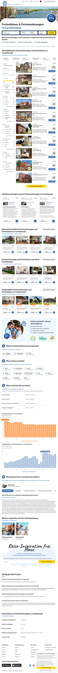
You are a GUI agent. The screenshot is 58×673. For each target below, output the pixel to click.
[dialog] (46, 661)
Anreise (23, 32)
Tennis (9, 144)
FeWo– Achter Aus (36, 64)
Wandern (9, 142)
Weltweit (4, 654)
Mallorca (4, 652)
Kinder (9, 113)
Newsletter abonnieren (47, 561)
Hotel (9, 157)
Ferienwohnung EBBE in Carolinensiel (37, 126)
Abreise (32, 32)
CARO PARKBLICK (36, 150)
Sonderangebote (9, 162)
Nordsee (23, 513)
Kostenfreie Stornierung (9, 92)
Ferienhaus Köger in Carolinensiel (39, 588)
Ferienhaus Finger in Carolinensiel (40, 174)
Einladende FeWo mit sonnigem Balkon (39, 89)
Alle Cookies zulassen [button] (46, 667)
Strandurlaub (9, 131)
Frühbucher (9, 167)
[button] (46, 670)
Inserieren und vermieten (50, 647)
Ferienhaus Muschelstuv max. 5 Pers (39, 114)
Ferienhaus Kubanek (50, 588)
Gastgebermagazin (49, 649)
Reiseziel (5, 32)
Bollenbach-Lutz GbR (37, 101)
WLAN (9, 97)
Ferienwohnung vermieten (49, 1)
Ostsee (3, 649)
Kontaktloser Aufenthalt (9, 126)
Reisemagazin (34, 652)
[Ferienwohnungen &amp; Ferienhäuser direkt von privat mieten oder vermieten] (11, 4)
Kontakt (32, 656)
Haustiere (9, 111)
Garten (9, 99)
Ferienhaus (9, 153)
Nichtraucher (9, 115)
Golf (9, 146)
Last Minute (9, 165)
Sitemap (3, 656)
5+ (13, 70)
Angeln (9, 140)
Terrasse (9, 104)
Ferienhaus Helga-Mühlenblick (39, 76)
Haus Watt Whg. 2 (36, 137)
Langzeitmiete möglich (9, 118)
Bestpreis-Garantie (9, 169)
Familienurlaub (9, 133)
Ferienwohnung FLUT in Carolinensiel (37, 163)
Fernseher (9, 101)
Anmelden (27, 1)
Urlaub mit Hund (9, 129)
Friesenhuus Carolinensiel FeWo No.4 (11, 589)
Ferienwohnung (9, 155)
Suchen (51, 33)
